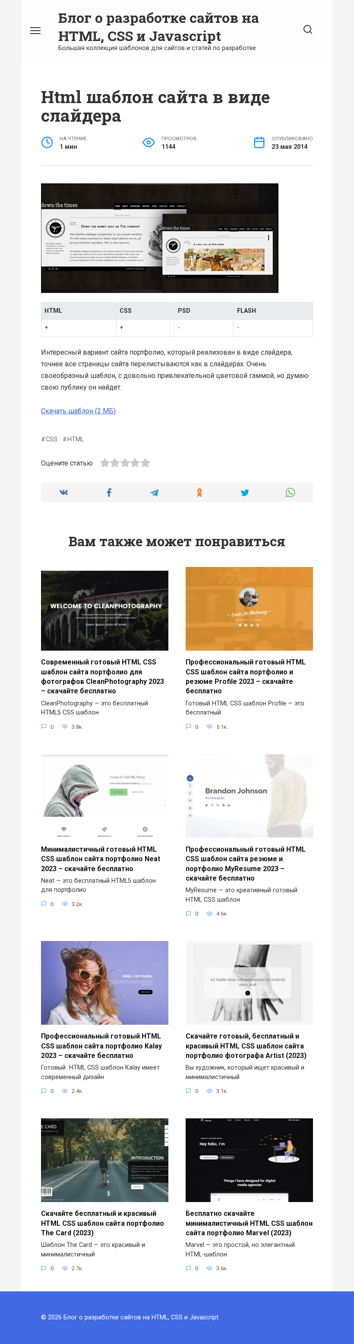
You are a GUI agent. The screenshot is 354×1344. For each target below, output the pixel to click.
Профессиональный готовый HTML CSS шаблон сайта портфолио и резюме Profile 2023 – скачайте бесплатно (246, 676)
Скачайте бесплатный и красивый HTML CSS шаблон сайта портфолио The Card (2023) (102, 1223)
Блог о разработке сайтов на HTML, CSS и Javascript (158, 26)
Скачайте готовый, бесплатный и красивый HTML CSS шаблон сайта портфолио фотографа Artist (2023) (246, 1046)
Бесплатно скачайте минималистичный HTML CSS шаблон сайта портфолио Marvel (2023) (249, 1223)
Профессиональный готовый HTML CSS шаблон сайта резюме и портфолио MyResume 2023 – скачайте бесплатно (246, 863)
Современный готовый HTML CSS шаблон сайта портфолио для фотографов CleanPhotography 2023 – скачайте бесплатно (102, 676)
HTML (75, 439)
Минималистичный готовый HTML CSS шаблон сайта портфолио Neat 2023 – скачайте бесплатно (100, 858)
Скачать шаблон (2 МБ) (78, 411)
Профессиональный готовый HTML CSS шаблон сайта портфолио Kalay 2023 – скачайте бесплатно (101, 1046)
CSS (51, 439)
